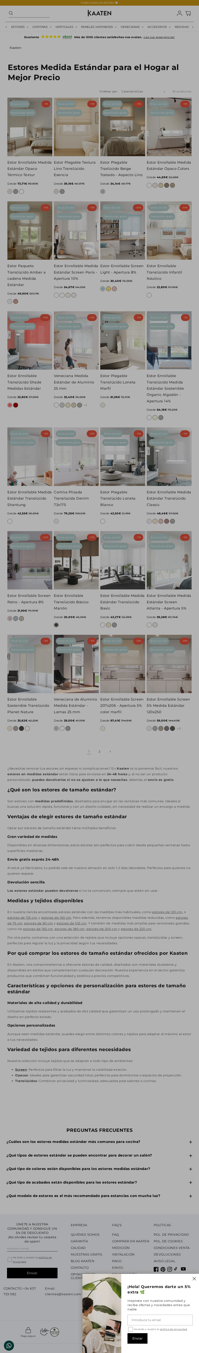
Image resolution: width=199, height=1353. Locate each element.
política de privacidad (173, 1329)
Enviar (137, 1338)
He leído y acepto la (160, 1329)
